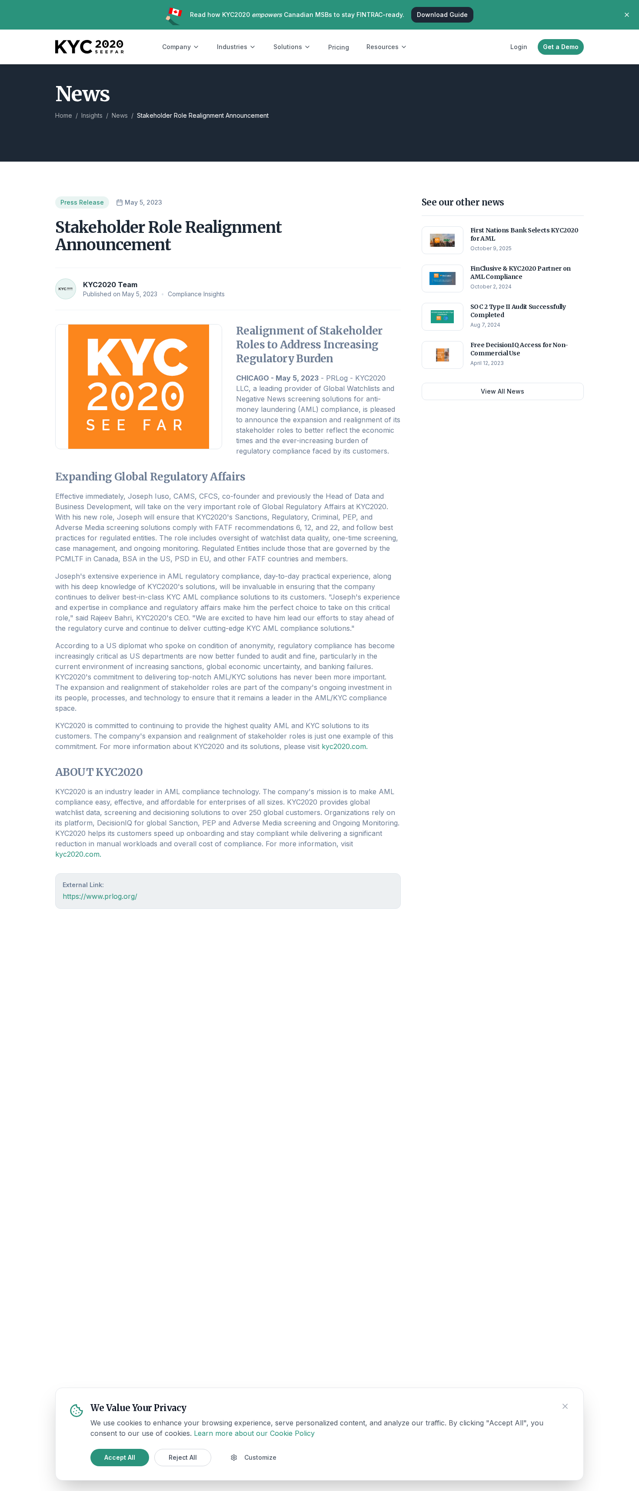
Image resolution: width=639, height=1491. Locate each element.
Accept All (119, 1457)
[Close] (565, 1406)
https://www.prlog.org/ (100, 896)
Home (63, 115)
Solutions (287, 46)
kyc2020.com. (345, 746)
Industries (232, 46)
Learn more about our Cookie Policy (254, 1433)
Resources (382, 46)
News (120, 115)
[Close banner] (627, 15)
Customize (260, 1457)
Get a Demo (561, 46)
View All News (502, 391)
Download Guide (442, 14)
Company (176, 46)
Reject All (183, 1457)
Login (518, 46)
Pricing (338, 47)
